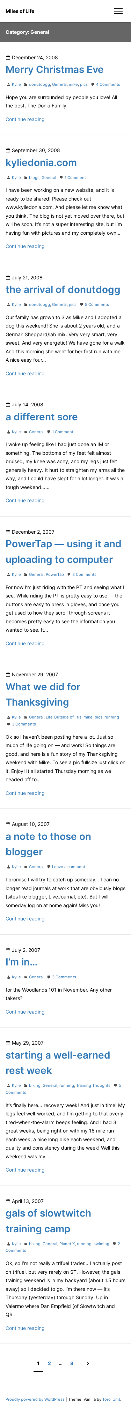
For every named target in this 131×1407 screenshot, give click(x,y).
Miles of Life (20, 11)
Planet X (67, 1243)
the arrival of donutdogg (63, 289)
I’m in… (22, 962)
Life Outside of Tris (63, 717)
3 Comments (84, 574)
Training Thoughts (93, 1085)
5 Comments (97, 304)
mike (73, 84)
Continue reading (25, 119)
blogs (34, 177)
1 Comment (75, 177)
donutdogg (39, 84)
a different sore (42, 417)
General (59, 84)
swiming (101, 1243)
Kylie (16, 84)
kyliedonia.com (41, 162)
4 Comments (108, 84)
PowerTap (55, 574)
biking (35, 1085)
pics (84, 84)
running (111, 717)
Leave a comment (68, 866)
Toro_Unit (111, 1399)
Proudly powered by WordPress (36, 1399)
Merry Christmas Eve (55, 69)
